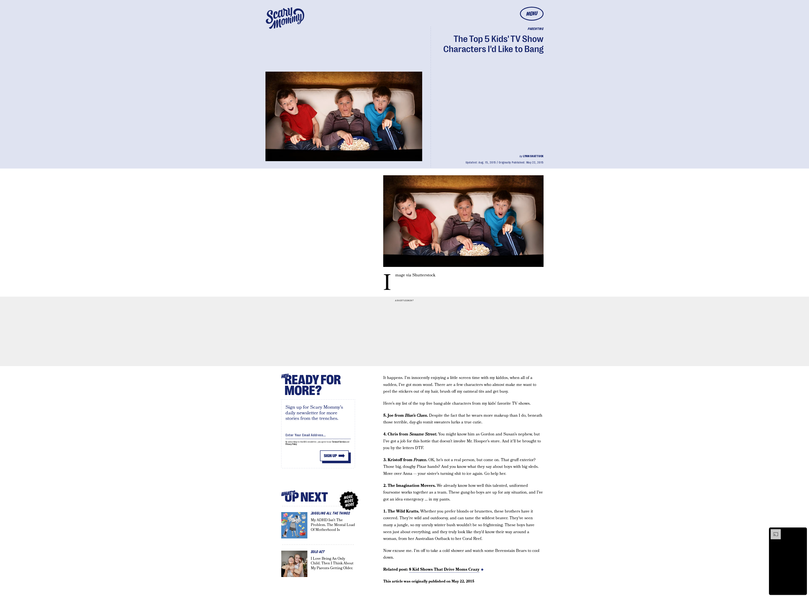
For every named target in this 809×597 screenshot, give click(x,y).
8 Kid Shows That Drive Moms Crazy (444, 569)
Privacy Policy (291, 444)
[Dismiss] (802, 531)
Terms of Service (339, 442)
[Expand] (773, 531)
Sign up (330, 455)
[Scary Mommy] (285, 18)
